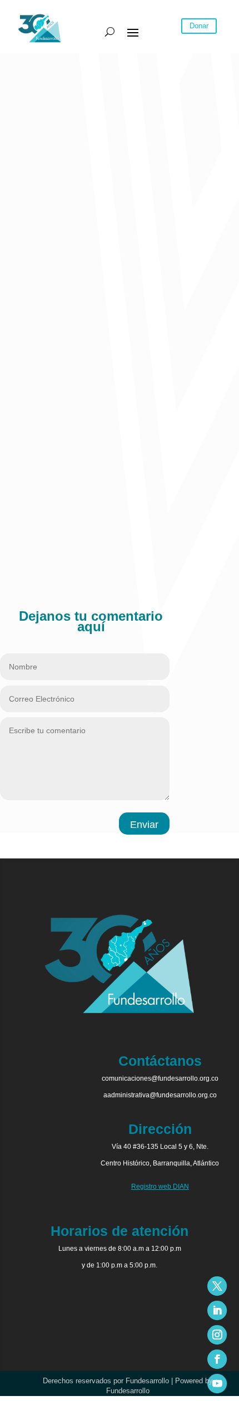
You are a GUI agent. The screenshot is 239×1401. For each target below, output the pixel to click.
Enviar (144, 824)
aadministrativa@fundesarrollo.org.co (160, 1095)
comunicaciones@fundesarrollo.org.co (160, 1078)
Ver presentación (30, 299)
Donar (199, 26)
